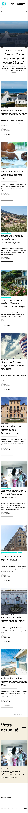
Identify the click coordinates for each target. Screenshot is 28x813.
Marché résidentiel (5, 107)
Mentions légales (6, 797)
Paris (8, 553)
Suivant (19, 714)
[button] (26, 47)
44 (15, 714)
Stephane (10, 50)
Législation (4, 168)
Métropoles (14, 552)
